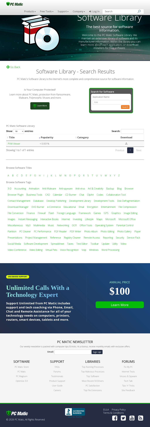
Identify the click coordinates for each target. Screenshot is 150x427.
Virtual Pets (51, 249)
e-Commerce (54, 207)
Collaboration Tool (116, 194)
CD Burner (70, 194)
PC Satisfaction (93, 385)
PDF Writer (75, 231)
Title (12, 137)
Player (137, 231)
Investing (77, 219)
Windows (94, 249)
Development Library (80, 200)
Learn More (119, 305)
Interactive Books (49, 219)
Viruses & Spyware (128, 376)
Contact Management (19, 200)
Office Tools (86, 225)
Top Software (92, 376)
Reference (55, 237)
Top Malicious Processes (92, 371)
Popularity (47, 137)
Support (57, 361)
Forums (57, 371)
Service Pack (133, 237)
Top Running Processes (93, 367)
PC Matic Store (22, 367)
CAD (47, 194)
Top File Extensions (93, 390)
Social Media (14, 243)
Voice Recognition (69, 249)
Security (120, 237)
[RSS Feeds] (140, 418)
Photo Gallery (124, 231)
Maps (99, 219)
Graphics (116, 213)
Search (125, 107)
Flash (51, 213)
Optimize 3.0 (22, 381)
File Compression (128, 207)
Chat (81, 194)
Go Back (14, 67)
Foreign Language (66, 213)
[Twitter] (123, 418)
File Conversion (16, 213)
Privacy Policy (119, 409)
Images (11, 219)
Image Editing (130, 213)
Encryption (92, 207)
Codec (100, 194)
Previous (119, 150)
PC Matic (22, 371)
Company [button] (78, 11)
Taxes (70, 243)
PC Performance (42, 231)
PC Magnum (21, 376)
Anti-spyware (66, 188)
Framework (85, 213)
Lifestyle (89, 219)
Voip (84, 249)
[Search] (139, 11)
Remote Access (92, 237)
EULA (106, 409)
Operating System (104, 225)
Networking (63, 225)
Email (81, 207)
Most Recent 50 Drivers (93, 381)
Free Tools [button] (46, 11)
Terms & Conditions (113, 412)
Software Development (36, 243)
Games (97, 213)
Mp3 (28, 225)
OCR (74, 225)
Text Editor (82, 243)
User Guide (57, 385)
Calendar (57, 194)
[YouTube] (131, 418)
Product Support (57, 381)
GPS (106, 213)
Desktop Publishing (56, 200)
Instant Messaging (27, 219)
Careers (57, 390)
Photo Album (91, 231)
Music (51, 225)
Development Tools (104, 200)
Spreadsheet (57, 243)
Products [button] (29, 11)
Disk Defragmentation (128, 200)
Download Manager (18, 207)
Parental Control (124, 225)
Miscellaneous (15, 225)
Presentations (15, 237)
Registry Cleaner (72, 237)
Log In (95, 11)
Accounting (20, 188)
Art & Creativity (95, 188)
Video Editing (35, 249)
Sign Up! (97, 351)
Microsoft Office (127, 219)
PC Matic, (19, 419)
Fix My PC (128, 367)
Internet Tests (128, 371)
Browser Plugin (15, 194)
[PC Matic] (14, 3)
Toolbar (95, 243)
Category (82, 137)
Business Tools (34, 194)
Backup (110, 188)
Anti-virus (80, 188)
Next (138, 150)
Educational (70, 207)
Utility (115, 243)
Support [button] (62, 11)
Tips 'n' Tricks (128, 385)
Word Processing (110, 249)
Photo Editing (107, 231)
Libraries (92, 361)
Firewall (42, 213)
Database (38, 200)
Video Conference (17, 249)
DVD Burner (37, 207)
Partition (12, 231)
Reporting (108, 237)
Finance (31, 213)
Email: (50, 351)
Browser (129, 188)
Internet (66, 219)
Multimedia (39, 225)
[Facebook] (114, 418)
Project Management (36, 237)
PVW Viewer (14, 143)
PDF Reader (60, 231)
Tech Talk (128, 381)
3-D (9, 188)
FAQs (57, 367)
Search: (116, 131)
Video (123, 243)
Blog (119, 188)
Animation (34, 188)
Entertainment (108, 207)
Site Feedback (128, 390)
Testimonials (57, 376)
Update (105, 243)
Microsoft (110, 219)
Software (21, 361)
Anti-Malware (49, 188)
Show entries (19, 131)
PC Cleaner (25, 231)
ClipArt (90, 194)
